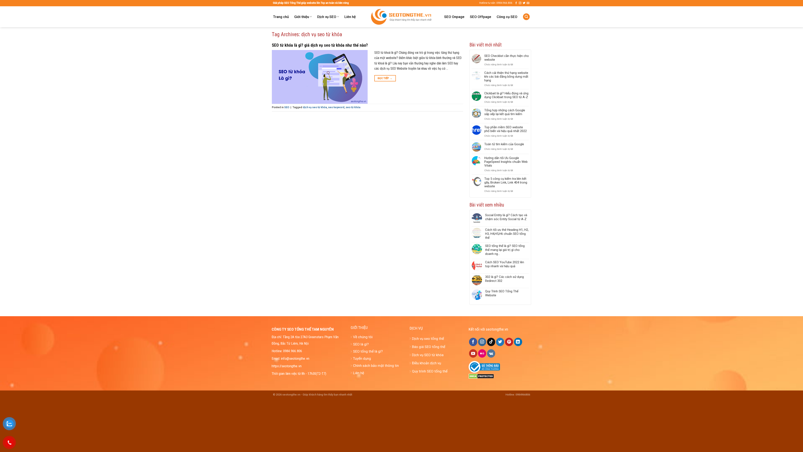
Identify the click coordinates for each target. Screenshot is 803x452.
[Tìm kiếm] (526, 16)
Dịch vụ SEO (326, 17)
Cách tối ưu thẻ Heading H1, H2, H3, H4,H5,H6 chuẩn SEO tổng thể (507, 234)
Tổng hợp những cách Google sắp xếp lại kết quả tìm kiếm (504, 112)
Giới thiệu (301, 17)
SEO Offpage (480, 17)
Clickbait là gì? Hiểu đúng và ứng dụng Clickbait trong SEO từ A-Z (506, 95)
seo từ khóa (353, 107)
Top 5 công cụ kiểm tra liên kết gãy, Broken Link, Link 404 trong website (505, 182)
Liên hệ (350, 17)
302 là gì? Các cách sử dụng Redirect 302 (504, 279)
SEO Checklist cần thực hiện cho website (506, 58)
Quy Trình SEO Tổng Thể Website (501, 293)
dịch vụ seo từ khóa (315, 107)
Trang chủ (281, 17)
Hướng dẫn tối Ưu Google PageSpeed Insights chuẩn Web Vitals (506, 161)
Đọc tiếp (385, 78)
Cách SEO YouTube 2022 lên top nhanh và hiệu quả (504, 264)
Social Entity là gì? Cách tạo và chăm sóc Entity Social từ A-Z (506, 217)
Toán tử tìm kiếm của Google (504, 144)
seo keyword (336, 107)
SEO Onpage (454, 17)
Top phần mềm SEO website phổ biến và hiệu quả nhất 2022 (505, 129)
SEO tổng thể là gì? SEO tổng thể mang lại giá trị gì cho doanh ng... (505, 250)
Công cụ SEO (507, 17)
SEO (286, 107)
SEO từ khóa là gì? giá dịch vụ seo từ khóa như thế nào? (320, 45)
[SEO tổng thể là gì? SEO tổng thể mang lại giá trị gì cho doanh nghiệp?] (477, 250)
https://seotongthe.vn (287, 366)
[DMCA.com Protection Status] (481, 376)
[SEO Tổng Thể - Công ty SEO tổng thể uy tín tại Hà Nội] (401, 16)
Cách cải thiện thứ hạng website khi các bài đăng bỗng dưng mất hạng (506, 76)
